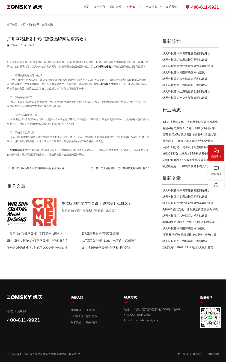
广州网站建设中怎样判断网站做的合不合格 (40, 168)
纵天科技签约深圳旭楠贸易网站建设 (185, 59)
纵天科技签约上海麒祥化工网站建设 (185, 85)
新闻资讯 (34, 24)
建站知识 (47, 24)
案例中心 (99, 6)
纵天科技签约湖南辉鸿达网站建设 (183, 72)
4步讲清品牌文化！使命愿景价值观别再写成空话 (190, 122)
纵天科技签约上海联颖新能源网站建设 (186, 91)
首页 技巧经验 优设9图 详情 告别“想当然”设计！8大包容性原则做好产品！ (189, 135)
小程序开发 (77, 316)
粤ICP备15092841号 (69, 353)
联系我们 (171, 6)
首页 (86, 6)
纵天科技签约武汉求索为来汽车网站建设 (187, 66)
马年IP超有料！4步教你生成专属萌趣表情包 (190, 159)
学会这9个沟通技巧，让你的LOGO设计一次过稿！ (38, 247)
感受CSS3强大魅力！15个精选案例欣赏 (187, 153)
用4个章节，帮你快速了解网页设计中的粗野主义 (37, 240)
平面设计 (91, 310)
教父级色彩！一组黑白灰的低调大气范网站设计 (190, 167)
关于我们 (132, 6)
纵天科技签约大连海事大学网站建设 (185, 78)
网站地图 (213, 353)
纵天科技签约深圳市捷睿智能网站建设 (186, 53)
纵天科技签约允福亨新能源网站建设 (185, 97)
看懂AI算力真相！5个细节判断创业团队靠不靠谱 (190, 129)
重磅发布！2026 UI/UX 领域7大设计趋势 (187, 140)
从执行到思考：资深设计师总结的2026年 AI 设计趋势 (189, 148)
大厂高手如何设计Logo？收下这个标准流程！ (110, 240)
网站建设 (115, 6)
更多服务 (151, 6)
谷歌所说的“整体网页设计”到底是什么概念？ (35, 233)
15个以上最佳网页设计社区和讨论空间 (105, 247)
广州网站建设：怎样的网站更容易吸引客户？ (125, 168)
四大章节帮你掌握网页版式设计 (101, 233)
